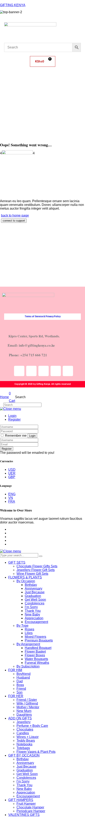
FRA (11, 501)
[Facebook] (43, 371)
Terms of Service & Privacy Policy (42, 316)
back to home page (15, 215)
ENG (11, 494)
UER (11, 473)
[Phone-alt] (19, 371)
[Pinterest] (9, 544)
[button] (42, 81)
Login (12, 416)
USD (11, 469)
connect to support (14, 220)
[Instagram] (31, 371)
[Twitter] (56, 371)
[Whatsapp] (68, 371)
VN (10, 498)
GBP (11, 477)
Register (14, 419)
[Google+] (9, 536)
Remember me (15, 435)
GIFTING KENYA (12, 5)
